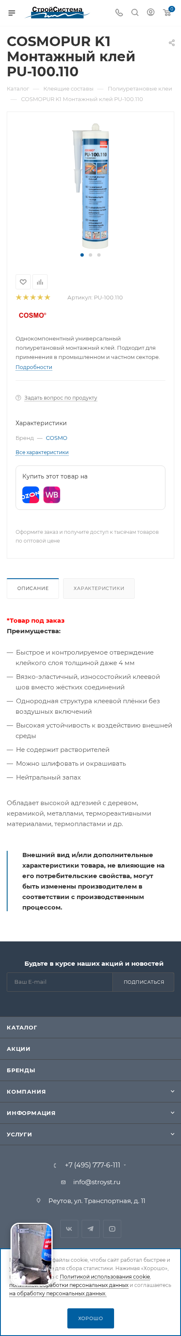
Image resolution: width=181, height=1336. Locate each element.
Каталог (22, 1027)
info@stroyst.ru (96, 1182)
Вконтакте (69, 1229)
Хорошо (90, 1318)
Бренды (21, 1070)
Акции (19, 1048)
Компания (26, 1091)
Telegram (91, 1229)
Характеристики (99, 588)
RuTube (112, 1229)
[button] (82, 255)
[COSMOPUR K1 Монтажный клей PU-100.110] (90, 186)
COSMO (56, 437)
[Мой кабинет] (150, 13)
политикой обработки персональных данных (68, 1285)
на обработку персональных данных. (57, 1293)
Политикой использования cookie (105, 1277)
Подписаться (144, 982)
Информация (31, 1113)
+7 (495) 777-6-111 (92, 1165)
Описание (32, 588)
